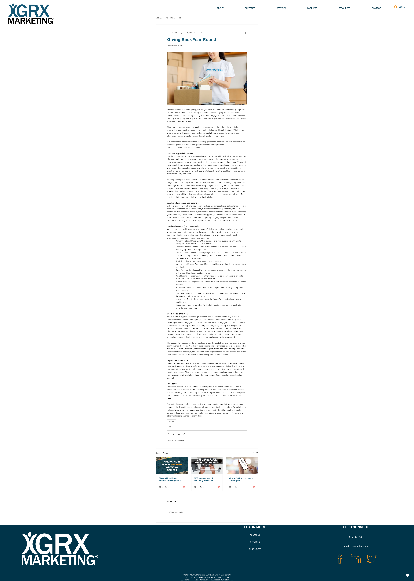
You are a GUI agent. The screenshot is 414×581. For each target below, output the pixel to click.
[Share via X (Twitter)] (173, 434)
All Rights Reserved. (190, 580)
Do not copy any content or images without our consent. (207, 577)
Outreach (172, 421)
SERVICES (255, 541)
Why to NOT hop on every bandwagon (241, 479)
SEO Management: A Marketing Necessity (203, 479)
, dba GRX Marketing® (221, 575)
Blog (181, 18)
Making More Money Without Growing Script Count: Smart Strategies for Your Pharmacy (171, 479)
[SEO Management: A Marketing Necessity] (207, 465)
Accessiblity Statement (222, 580)
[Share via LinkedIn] (179, 434)
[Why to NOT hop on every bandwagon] (242, 465)
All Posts (159, 18)
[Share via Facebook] (168, 434)
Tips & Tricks (170, 18)
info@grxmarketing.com (356, 546)
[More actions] (245, 33)
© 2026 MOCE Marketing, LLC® (197, 575)
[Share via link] (184, 434)
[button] (250, 8)
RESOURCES (255, 549)
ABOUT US (255, 534)
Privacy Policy (205, 580)
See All (255, 453)
